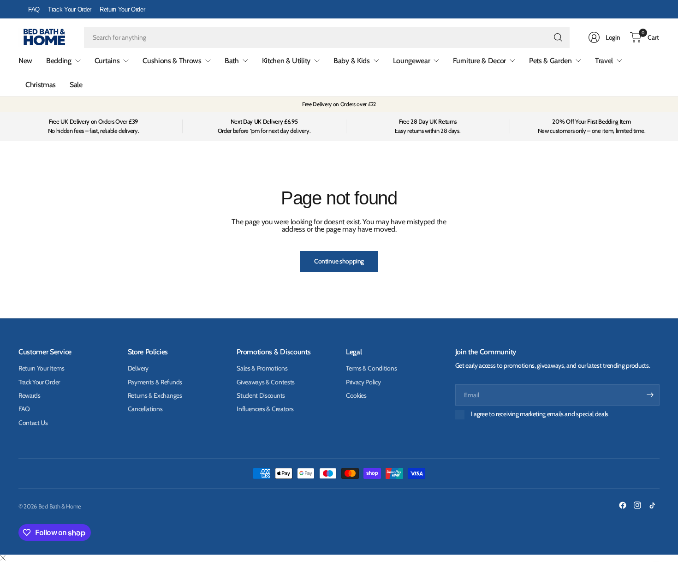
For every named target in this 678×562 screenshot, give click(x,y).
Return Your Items (41, 368)
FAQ (34, 9)
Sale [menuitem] (76, 84)
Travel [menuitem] (604, 60)
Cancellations (145, 409)
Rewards (29, 395)
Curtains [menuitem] (107, 60)
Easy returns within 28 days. (427, 130)
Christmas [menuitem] (40, 84)
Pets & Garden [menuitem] (550, 60)
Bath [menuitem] (232, 60)
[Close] (3, 558)
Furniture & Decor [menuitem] (479, 60)
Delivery (138, 368)
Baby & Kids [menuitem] (351, 60)
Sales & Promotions (262, 368)
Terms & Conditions (371, 368)
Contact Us (33, 423)
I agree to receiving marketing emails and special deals (539, 414)
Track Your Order (69, 9)
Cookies (356, 395)
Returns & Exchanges (155, 395)
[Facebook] (622, 505)
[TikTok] (652, 505)
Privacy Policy (363, 382)
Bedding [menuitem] (58, 60)
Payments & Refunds (155, 382)
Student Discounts (261, 395)
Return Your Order (122, 9)
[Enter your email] (650, 395)
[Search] (558, 37)
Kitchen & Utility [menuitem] (286, 60)
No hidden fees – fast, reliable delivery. (93, 130)
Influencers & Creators (265, 409)
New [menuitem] (25, 60)
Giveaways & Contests (266, 382)
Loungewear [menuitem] (411, 60)
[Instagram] (637, 505)
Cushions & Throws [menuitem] (172, 60)
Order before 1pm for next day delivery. (264, 130)
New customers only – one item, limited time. (592, 130)
